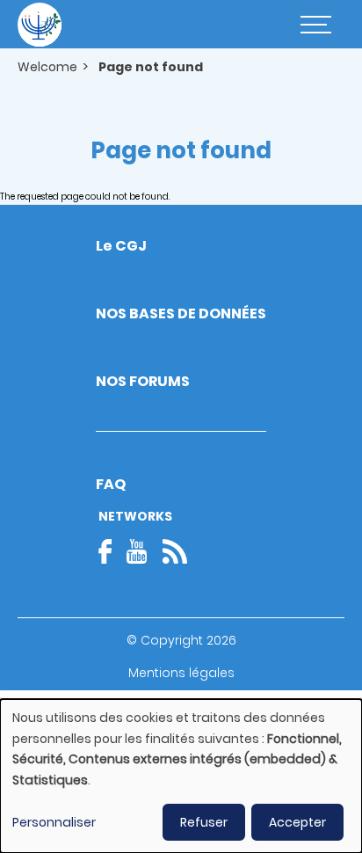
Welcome (47, 67)
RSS (175, 551)
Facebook (110, 551)
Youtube (137, 551)
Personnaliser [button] (54, 822)
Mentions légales (181, 673)
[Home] (40, 25)
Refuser (204, 822)
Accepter (297, 822)
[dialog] (181, 776)
